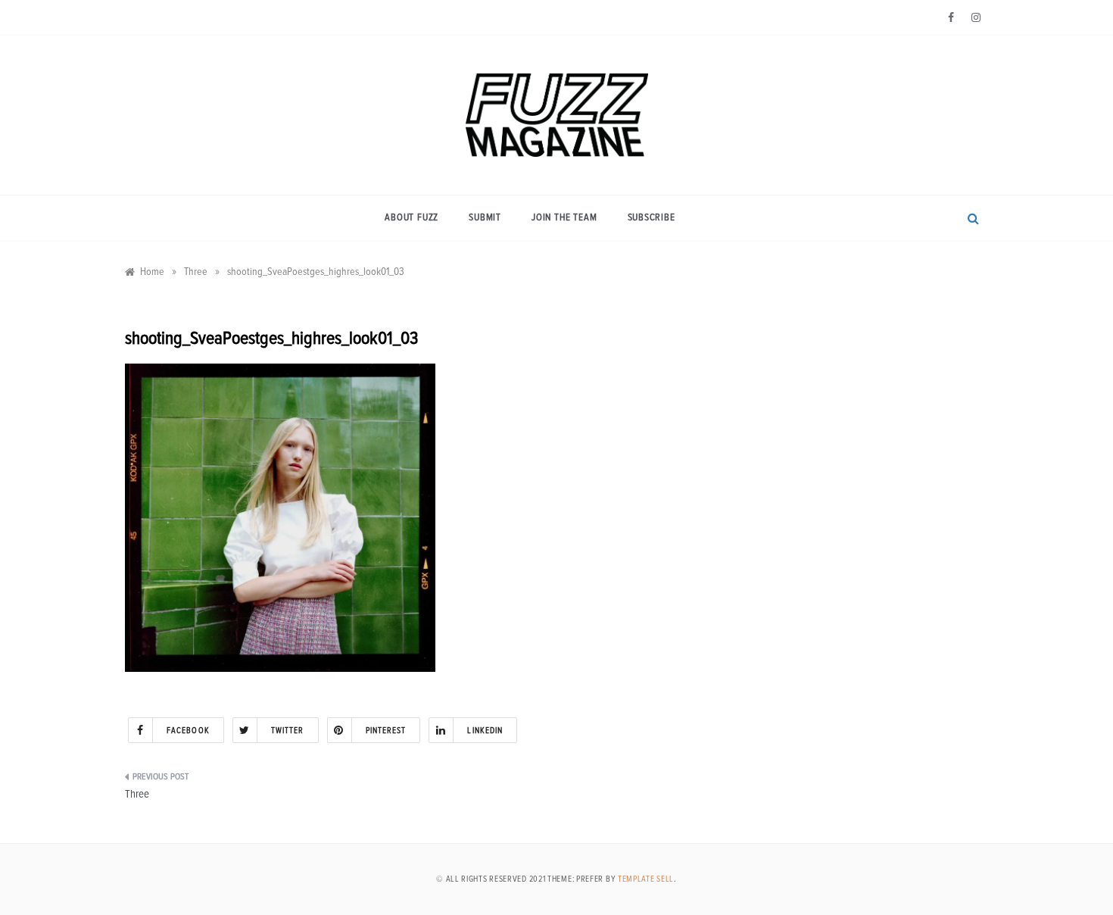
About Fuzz (411, 218)
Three (137, 794)
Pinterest (386, 730)
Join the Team (564, 218)
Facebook (188, 730)
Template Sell (646, 879)
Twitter (287, 730)
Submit (485, 218)
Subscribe (651, 218)
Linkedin (485, 730)
